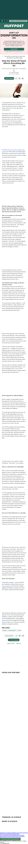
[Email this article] (22, 78)
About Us (2, 835)
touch (19, 630)
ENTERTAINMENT (12, 832)
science (5, 630)
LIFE (18, 832)
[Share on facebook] (19, 78)
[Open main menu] (2, 21)
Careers (20, 835)
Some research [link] (5, 620)
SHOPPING (8, 834)
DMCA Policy (16, 836)
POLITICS (5, 832)
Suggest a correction (11, 643)
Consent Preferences (16, 837)
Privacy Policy (8, 837)
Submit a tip (18, 643)
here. (21, 58)
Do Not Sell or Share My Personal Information (10, 839)
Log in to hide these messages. (17, 51)
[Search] (7, 21)
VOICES (21, 832)
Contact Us (11, 835)
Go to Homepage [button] (14, 639)
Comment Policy (9, 836)
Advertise (6, 835)
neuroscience (12, 630)
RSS (15, 835)
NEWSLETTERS (15, 834)
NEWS (1, 832)
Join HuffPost (14, 49)
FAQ (17, 835)
